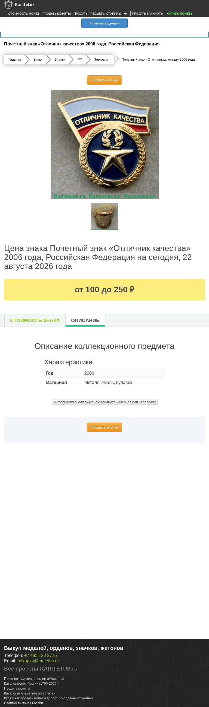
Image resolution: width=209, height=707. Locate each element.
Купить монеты (180, 13)
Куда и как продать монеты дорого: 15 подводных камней (48, 698)
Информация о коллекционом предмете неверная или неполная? (104, 402)
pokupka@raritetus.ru (38, 661)
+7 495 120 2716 (40, 655)
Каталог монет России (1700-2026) (31, 684)
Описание (85, 320)
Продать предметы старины (98, 13)
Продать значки (104, 80)
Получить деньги (104, 23)
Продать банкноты (148, 13)
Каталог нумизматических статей (30, 693)
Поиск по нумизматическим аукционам (34, 679)
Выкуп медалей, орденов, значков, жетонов (63, 648)
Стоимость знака (35, 320)
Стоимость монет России (23, 703)
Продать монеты (56, 13)
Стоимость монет (23, 13)
